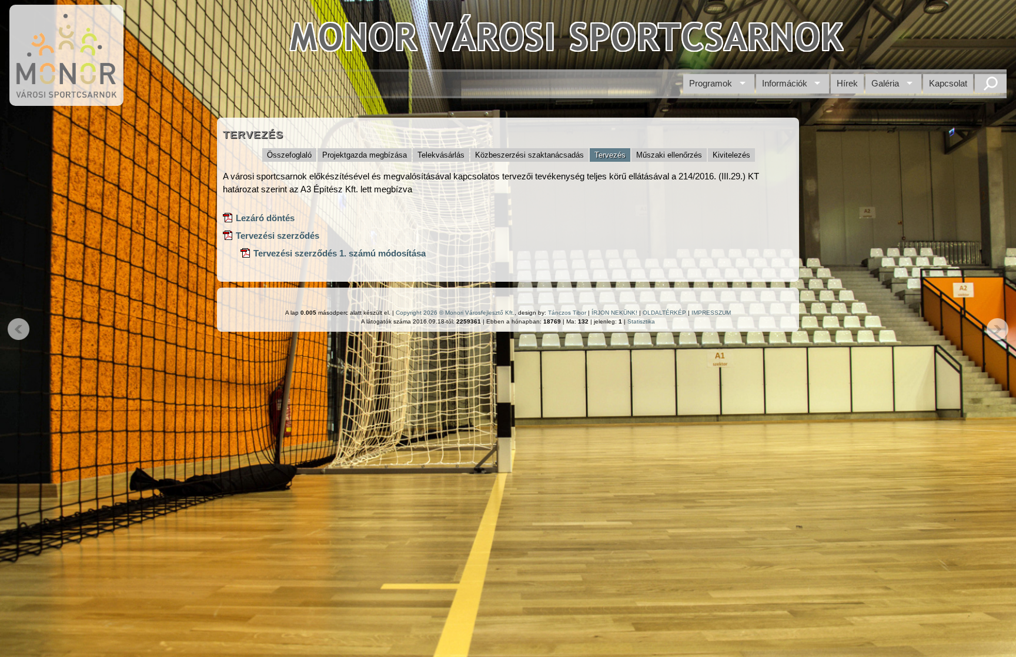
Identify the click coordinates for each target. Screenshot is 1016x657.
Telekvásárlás (440, 155)
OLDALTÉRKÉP (664, 312)
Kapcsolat (948, 83)
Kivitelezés (731, 155)
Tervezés (610, 155)
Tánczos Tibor (567, 312)
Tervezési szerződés (277, 236)
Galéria (885, 83)
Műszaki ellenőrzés (669, 155)
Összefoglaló (289, 155)
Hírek (847, 83)
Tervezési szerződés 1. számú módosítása (339, 253)
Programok (710, 83)
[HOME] (66, 100)
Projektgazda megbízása (364, 155)
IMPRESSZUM (711, 312)
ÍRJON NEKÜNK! (614, 312)
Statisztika (641, 321)
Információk (784, 83)
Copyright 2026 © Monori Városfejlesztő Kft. (455, 312)
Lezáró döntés (265, 218)
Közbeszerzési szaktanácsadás (529, 155)
